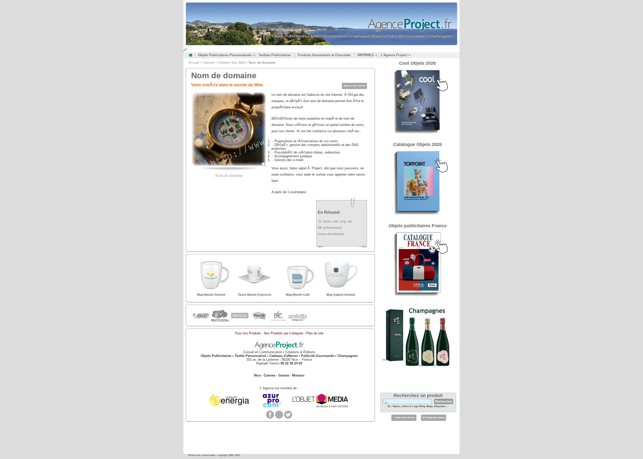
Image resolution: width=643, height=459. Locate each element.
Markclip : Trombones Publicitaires (297, 316)
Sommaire (190, 55)
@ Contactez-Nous (433, 417)
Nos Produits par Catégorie (283, 333)
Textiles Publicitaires (274, 55)
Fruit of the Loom (220, 316)
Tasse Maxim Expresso (254, 294)
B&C (278, 316)
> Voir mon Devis (404, 417)
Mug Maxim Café (298, 294)
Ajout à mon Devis (354, 85)
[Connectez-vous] (185, 50)
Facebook (270, 415)
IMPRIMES (365, 55)
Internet (208, 62)
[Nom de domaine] (228, 166)
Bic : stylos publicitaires (200, 316)
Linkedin (279, 415)
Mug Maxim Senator (211, 294)
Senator (239, 316)
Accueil (193, 62)
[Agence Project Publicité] (279, 348)
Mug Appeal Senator (341, 294)
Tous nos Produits (248, 333)
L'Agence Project (394, 55)
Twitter (288, 415)
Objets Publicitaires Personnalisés (225, 55)
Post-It (259, 316)
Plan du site (315, 333)
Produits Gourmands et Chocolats (324, 55)
